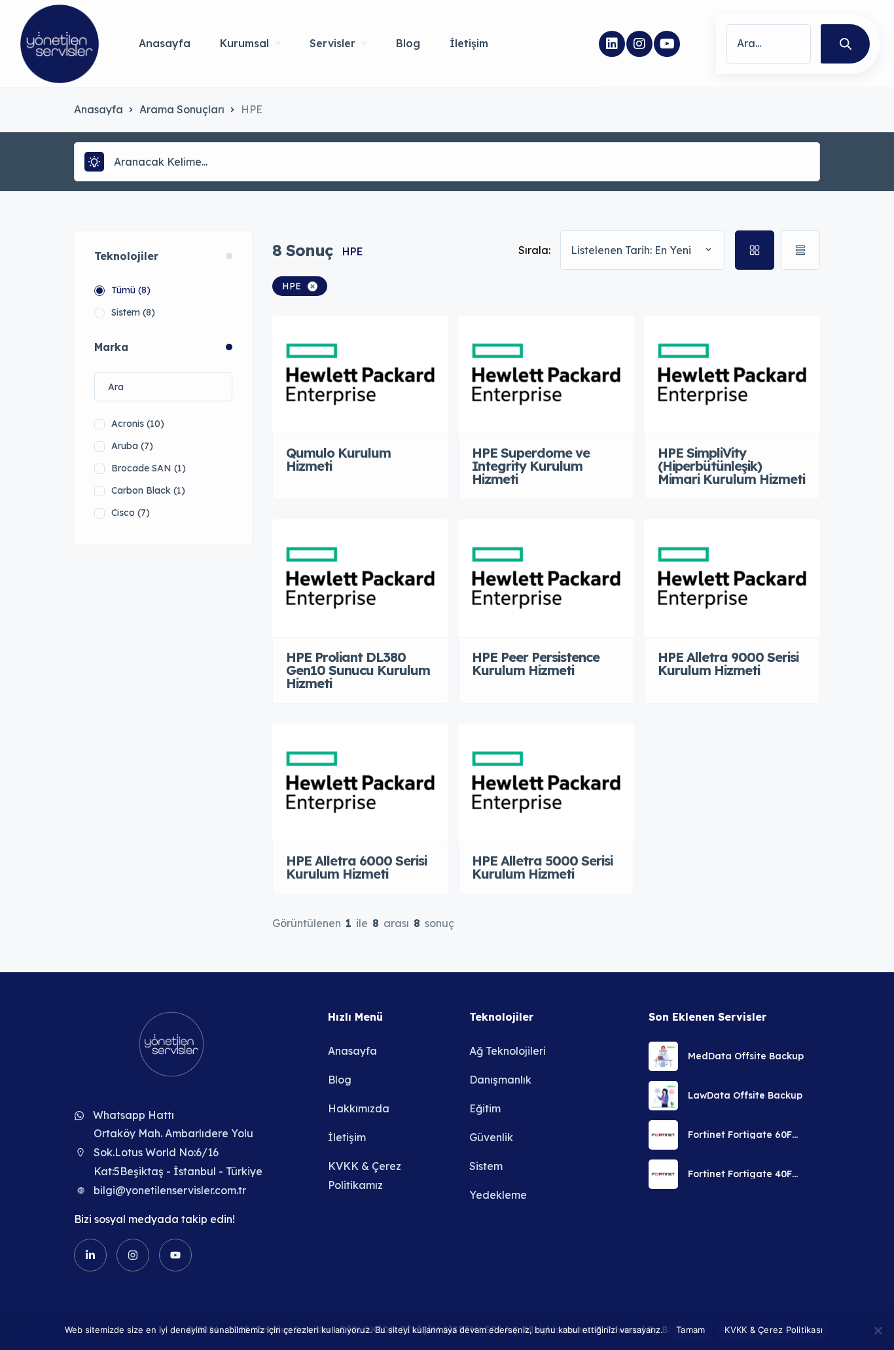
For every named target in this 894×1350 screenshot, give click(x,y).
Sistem (486, 1166)
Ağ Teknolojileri (507, 1050)
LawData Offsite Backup (745, 1095)
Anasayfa (164, 43)
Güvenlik (491, 1137)
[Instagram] (639, 44)
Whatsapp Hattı (133, 1115)
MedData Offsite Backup (746, 1056)
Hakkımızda (358, 1108)
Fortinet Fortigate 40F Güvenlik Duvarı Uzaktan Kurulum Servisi (746, 1173)
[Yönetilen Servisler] (59, 44)
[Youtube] (667, 44)
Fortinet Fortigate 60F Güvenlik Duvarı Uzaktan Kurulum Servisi (746, 1134)
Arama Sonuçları (181, 109)
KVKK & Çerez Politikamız (364, 1175)
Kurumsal (244, 43)
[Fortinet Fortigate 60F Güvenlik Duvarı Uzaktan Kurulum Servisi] (663, 1135)
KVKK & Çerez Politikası (773, 1329)
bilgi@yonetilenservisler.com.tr (170, 1190)
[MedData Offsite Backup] (663, 1056)
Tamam (690, 1329)
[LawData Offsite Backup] (663, 1095)
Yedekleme (498, 1194)
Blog (408, 43)
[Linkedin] (612, 44)
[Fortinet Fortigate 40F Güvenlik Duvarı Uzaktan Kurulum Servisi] (663, 1174)
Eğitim (485, 1108)
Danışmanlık (500, 1079)
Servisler (332, 43)
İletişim (469, 43)
